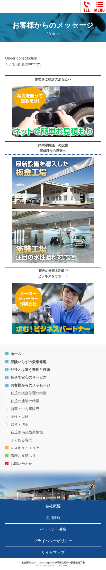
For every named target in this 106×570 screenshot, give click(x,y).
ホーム (16, 354)
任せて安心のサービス (29, 377)
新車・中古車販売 (25, 409)
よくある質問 (21, 440)
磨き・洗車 (20, 424)
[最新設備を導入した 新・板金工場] (53, 160)
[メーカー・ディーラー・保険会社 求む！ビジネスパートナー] (53, 285)
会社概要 (53, 506)
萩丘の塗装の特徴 (25, 401)
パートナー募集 (53, 529)
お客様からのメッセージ (30, 385)
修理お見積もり (23, 456)
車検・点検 (20, 416)
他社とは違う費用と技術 (30, 369)
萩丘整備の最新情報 (27, 432)
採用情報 (53, 517)
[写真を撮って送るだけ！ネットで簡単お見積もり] (53, 89)
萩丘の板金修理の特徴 (29, 393)
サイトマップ (53, 552)
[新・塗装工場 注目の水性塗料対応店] (53, 214)
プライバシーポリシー (53, 541)
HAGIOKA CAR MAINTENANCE (56, 566)
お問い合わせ (21, 464)
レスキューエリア (25, 448)
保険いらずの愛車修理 (29, 362)
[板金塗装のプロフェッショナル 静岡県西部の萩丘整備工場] (28, 7)
